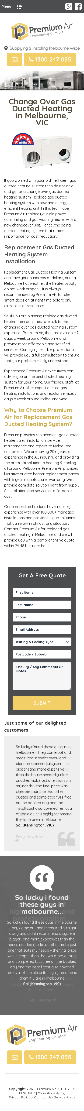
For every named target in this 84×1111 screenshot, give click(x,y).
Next (66, 840)
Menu (6, 6)
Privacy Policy (20, 1097)
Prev (17, 840)
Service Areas (64, 1097)
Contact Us (43, 1097)
